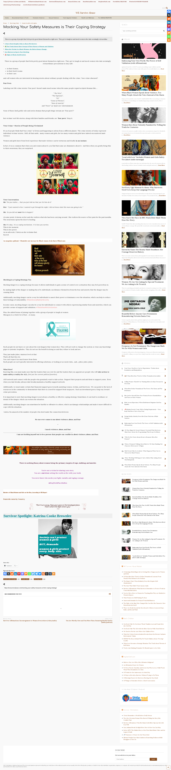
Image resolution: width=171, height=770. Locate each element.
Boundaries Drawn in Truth (20, 18)
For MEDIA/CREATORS (120, 1)
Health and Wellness (87, 18)
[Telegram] (36, 573)
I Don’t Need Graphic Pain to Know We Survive (21, 44)
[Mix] (25, 573)
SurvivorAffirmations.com (57, 1)
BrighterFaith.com (104, 1)
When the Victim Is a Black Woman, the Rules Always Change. (26, 49)
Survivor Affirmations (131, 710)
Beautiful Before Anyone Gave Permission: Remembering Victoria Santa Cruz (139, 315)
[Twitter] (32, 573)
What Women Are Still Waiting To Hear (135, 598)
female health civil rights (133, 277)
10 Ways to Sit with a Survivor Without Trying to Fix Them (141, 675)
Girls (126, 309)
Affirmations (128, 56)
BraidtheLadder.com (89, 1)
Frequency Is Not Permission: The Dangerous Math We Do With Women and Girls (143, 347)
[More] (53, 573)
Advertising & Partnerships (11, 5)
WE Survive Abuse (85, 12)
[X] (8, 573)
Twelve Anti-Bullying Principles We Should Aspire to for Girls (142, 648)
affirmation (128, 152)
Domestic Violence (38, 18)
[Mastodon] (22, 573)
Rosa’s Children (129, 618)
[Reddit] (12, 573)
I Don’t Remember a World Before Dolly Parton (138, 715)
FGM (125, 213)
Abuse (126, 120)
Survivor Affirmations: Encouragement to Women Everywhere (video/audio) (30, 620)
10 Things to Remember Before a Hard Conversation (139, 680)
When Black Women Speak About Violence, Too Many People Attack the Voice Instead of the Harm (143, 94)
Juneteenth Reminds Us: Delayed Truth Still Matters (139, 600)
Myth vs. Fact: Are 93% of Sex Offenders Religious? (139, 662)
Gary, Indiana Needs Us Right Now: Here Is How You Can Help (142, 727)
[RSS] (43, 573)
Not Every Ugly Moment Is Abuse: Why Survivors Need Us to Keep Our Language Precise (142, 188)
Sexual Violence (54, 18)
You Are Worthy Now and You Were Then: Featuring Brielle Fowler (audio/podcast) (89, 621)
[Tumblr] (50, 573)
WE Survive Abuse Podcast (133, 566)
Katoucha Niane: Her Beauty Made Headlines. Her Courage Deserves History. (142, 250)
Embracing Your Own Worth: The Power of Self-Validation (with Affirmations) (142, 62)
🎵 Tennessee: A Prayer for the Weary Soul (136, 735)
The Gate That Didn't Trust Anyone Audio (136, 586)
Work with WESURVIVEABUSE (138, 1)
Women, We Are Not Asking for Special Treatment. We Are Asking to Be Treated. (143, 283)
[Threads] (46, 573)
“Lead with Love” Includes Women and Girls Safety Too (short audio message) (143, 158)
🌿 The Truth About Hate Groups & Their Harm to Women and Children (29, 46)
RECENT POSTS (126, 474)
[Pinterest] (18, 573)
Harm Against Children (70, 18)
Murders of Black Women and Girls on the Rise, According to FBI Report (25, 492)
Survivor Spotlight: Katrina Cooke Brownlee (37, 516)
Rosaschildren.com (74, 1)
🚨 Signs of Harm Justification (15, 55)
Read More (127, 103)
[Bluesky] (39, 573)
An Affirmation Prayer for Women (134, 665)
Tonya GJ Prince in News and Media (14, 1)
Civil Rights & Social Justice (133, 341)
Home (7, 18)
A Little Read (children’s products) (34, 5)
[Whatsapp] (29, 573)
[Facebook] (5, 573)
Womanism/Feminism (130, 88)
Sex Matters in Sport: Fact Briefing (17, 52)
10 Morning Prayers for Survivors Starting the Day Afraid (141, 678)
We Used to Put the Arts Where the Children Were (139, 631)
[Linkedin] (15, 573)
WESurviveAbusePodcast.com (37, 1)
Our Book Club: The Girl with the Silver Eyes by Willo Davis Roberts (144, 628)
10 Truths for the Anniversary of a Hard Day (137, 672)
